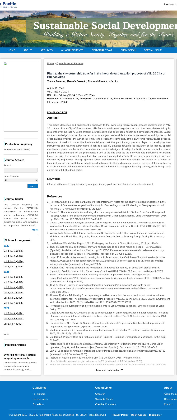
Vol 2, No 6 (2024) (14, 313)
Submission (128, 50)
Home (11, 50)
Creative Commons (105, 404)
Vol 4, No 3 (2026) (14, 256)
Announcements (72, 50)
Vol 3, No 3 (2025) (14, 292)
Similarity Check (104, 399)
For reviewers (40, 399)
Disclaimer (155, 414)
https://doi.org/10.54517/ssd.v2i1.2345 (74, 95)
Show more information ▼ (109, 370)
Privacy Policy (120, 414)
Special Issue (153, 50)
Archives (46, 50)
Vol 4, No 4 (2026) (14, 251)
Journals (168, 4)
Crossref (100, 393)
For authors (38, 393)
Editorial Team (102, 50)
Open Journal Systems (70, 63)
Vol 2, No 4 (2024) (14, 323)
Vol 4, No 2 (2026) (14, 261)
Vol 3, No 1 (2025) (14, 303)
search (32, 186)
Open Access (139, 414)
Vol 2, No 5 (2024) (14, 318)
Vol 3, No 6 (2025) (14, 277)
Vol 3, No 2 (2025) (14, 297)
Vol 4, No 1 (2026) (14, 266)
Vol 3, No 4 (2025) (14, 287)
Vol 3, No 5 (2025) (14, 282)
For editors (38, 404)
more (35, 229)
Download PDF (57, 112)
